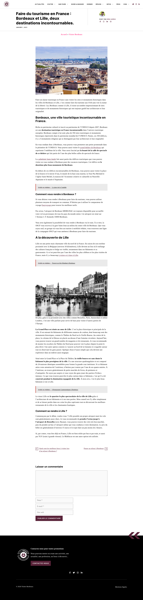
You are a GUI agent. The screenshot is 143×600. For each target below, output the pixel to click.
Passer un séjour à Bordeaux (94, 448)
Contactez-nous (41, 563)
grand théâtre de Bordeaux (90, 147)
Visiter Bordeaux (75, 34)
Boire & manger (77, 4)
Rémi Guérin (111, 19)
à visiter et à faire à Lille (68, 255)
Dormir (90, 4)
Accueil (64, 34)
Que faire (62, 4)
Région (98, 4)
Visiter (50, 4)
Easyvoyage (46, 205)
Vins (125, 4)
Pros (118, 4)
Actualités (39, 4)
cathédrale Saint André (47, 159)
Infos (109, 4)
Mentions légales (121, 587)
